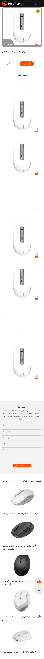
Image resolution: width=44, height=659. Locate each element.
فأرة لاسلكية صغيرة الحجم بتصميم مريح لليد (20, 513)
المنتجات (38, 481)
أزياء (31, 481)
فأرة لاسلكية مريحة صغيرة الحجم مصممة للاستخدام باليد (19, 547)
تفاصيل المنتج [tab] (22, 75)
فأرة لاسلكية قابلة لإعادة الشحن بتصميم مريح (21, 652)
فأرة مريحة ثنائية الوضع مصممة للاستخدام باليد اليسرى (21, 618)
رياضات (25, 481)
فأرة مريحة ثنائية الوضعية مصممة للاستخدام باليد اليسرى (20, 582)
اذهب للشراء (10, 64)
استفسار (27, 64)
